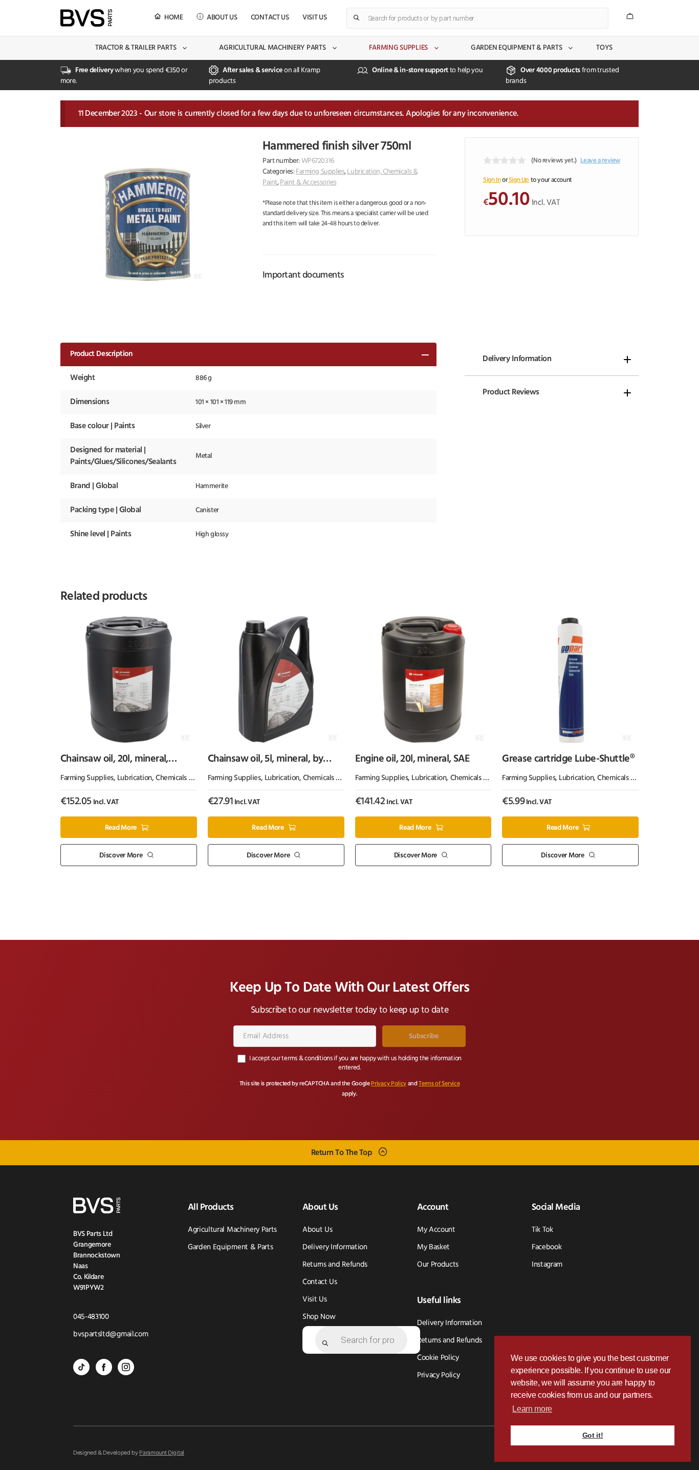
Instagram (547, 1265)
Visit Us (314, 18)
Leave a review (600, 160)
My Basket (433, 1247)
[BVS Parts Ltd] (86, 18)
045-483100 (91, 1317)
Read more (121, 827)
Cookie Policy (438, 1358)
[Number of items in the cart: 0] (630, 16)
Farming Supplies (398, 48)
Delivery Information (517, 359)
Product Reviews (511, 392)
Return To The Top (342, 1152)
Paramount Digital (161, 1453)
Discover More (120, 855)
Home (173, 18)
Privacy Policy (388, 1084)
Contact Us (270, 18)
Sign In (491, 180)
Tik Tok (542, 1230)
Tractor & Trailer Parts (136, 48)
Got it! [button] (592, 1435)
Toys (604, 48)
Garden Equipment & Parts (516, 48)
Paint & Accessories (308, 182)
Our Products (437, 1265)
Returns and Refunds (334, 1265)
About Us (222, 18)
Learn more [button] (532, 1408)
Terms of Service (439, 1084)
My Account (436, 1230)
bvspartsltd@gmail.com (110, 1334)
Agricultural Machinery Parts (272, 48)
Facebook (546, 1247)
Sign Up (519, 180)
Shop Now (318, 1317)
